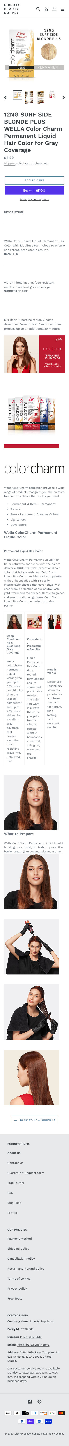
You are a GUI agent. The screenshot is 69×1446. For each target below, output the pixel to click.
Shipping (9, 163)
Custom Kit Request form (25, 1173)
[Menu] (63, 9)
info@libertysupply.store (33, 1344)
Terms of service (19, 1278)
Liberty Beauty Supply (12, 9)
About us (13, 1153)
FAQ (10, 1193)
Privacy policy (17, 1288)
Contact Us (15, 1163)
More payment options (34, 199)
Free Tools (14, 1298)
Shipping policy (18, 1248)
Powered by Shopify (52, 1433)
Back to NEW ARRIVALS (37, 1120)
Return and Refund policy (25, 1268)
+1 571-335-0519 (31, 1337)
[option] (17, 94)
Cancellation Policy (21, 1258)
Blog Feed (14, 1203)
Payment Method (19, 1238)
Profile (12, 1212)
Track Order (15, 1183)
